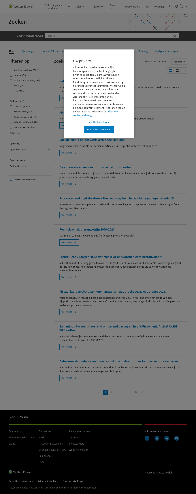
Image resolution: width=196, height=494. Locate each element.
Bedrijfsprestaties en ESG (52, 449)
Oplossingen (45, 431)
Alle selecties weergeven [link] (24, 179)
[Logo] (23, 6)
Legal (42, 462)
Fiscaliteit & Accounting (51, 443)
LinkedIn (166, 438)
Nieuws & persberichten (22, 437)
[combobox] (108, 35)
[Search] (174, 36)
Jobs (147, 6)
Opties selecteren (18, 149)
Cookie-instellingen (99, 122)
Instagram (157, 438)
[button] (170, 70)
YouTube (176, 438)
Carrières (74, 437)
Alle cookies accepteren (99, 129)
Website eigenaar (78, 449)
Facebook (147, 438)
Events (12, 443)
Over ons (112, 6)
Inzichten (80, 6)
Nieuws (96, 6)
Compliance (45, 455)
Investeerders (132, 6)
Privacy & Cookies (48, 481)
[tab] (11, 51)
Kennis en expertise (79, 431)
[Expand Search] (170, 6)
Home (12, 417)
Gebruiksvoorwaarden (21, 481)
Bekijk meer (15, 133)
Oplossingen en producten (53, 6)
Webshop (159, 6)
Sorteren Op (164, 62)
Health (42, 437)
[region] (99, 93)
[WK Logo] (20, 472)
